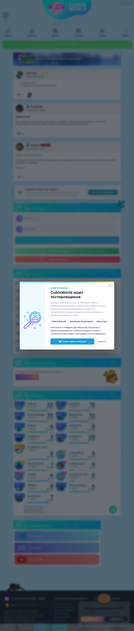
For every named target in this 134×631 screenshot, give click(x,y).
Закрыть (102, 341)
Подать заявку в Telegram (74, 341)
